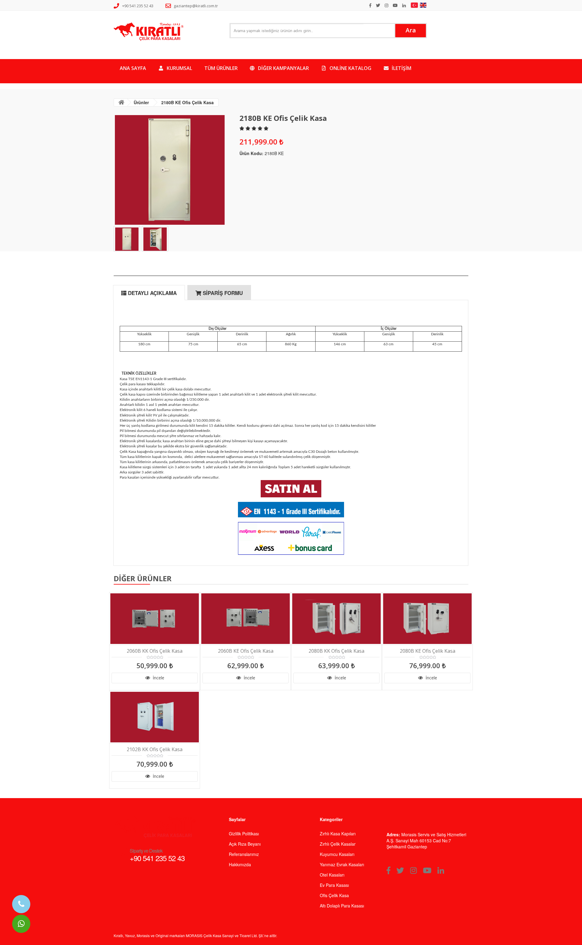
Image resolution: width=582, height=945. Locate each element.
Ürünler (141, 102)
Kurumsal (179, 68)
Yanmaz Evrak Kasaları (342, 864)
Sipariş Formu (222, 293)
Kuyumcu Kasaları (337, 854)
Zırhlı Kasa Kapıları (338, 834)
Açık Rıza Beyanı (245, 844)
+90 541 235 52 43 (137, 5)
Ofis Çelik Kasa (334, 895)
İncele (158, 678)
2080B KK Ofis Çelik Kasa (336, 651)
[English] (424, 5)
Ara (411, 30)
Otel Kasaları (332, 875)
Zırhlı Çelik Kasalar (338, 844)
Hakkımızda (240, 864)
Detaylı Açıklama (151, 293)
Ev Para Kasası (334, 885)
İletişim (400, 68)
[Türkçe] (415, 5)
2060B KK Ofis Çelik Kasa (154, 651)
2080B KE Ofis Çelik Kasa (427, 651)
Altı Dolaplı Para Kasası (342, 906)
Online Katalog (349, 68)
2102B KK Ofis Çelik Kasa (154, 749)
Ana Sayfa (133, 68)
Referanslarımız (244, 854)
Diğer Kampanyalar (283, 68)
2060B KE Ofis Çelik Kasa (245, 651)
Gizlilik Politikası (244, 834)
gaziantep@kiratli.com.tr (196, 5)
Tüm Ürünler (221, 68)
